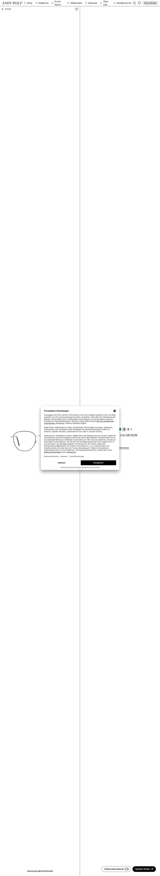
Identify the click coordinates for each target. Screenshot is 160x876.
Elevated (92, 3)
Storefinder (150, 3)
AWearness (76, 3)
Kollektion (43, 3)
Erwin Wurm (58, 3)
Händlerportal (123, 3)
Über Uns (105, 3)
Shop (29, 3)
